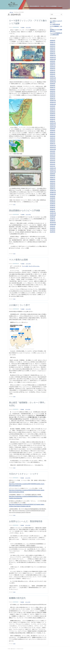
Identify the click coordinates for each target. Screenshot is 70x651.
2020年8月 (52, 175)
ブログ (42, 6)
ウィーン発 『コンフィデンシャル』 (31, 266)
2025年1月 (52, 76)
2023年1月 (52, 121)
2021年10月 (53, 149)
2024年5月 (52, 91)
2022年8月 (52, 130)
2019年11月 (53, 192)
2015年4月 (52, 226)
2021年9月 (52, 151)
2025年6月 (52, 66)
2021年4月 (52, 160)
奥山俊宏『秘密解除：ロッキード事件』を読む (27, 404)
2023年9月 (52, 106)
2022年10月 (53, 126)
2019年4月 (52, 205)
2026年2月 (52, 51)
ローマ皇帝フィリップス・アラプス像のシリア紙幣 (28, 22)
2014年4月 (52, 231)
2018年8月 (52, 216)
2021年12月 (53, 145)
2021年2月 (52, 164)
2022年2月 (52, 141)
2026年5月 (52, 46)
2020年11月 (53, 170)
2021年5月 (52, 158)
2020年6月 (52, 179)
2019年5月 (52, 203)
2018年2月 (52, 220)
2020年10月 (53, 171)
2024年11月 (53, 80)
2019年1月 (52, 211)
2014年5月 (52, 230)
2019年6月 (52, 201)
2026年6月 (52, 44)
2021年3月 (52, 162)
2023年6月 (52, 111)
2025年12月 (53, 55)
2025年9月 (52, 61)
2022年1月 (52, 143)
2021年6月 (52, 156)
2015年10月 (53, 224)
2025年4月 (52, 70)
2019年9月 (52, 196)
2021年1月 (52, 166)
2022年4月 (52, 138)
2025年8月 (52, 63)
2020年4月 (52, 183)
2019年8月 (52, 198)
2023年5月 (52, 113)
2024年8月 (52, 85)
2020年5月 (52, 181)
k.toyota (22, 27)
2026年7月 (52, 42)
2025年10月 (53, 59)
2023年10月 (53, 104)
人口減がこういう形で (19, 304)
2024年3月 (52, 95)
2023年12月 (53, 100)
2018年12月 (53, 213)
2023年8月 (52, 108)
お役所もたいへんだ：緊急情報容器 (25, 521)
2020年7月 (52, 177)
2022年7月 (52, 132)
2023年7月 (52, 109)
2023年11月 (53, 102)
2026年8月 (52, 40)
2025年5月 (52, 68)
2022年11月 (53, 124)
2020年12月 (53, 168)
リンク (59, 6)
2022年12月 (53, 123)
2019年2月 (52, 209)
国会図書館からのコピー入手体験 (24, 210)
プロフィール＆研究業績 (51, 6)
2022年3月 (52, 140)
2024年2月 (52, 96)
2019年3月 (52, 207)
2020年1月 (52, 188)
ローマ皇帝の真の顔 (55, 24)
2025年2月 (52, 74)
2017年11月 (53, 222)
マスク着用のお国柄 (18, 259)
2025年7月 (52, 64)
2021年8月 (52, 153)
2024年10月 (53, 81)
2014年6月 (52, 228)
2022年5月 (52, 136)
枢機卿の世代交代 (17, 597)
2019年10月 (53, 194)
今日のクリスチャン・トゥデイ (23, 473)
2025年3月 (52, 72)
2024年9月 (52, 83)
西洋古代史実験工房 (34, 6)
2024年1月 (52, 98)
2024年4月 (52, 93)
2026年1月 (52, 53)
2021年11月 (53, 147)
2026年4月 (52, 48)
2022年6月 (52, 134)
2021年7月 (52, 155)
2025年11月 (53, 57)
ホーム (26, 6)
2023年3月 (52, 117)
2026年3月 (52, 49)
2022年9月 (52, 128)
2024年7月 (52, 87)
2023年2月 (52, 119)
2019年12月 (53, 190)
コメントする (28, 27)
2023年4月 (52, 115)
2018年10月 (53, 215)
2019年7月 (52, 200)
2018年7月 (52, 218)
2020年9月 (52, 173)
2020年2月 (52, 186)
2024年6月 (52, 89)
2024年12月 (53, 78)
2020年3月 (52, 185)
